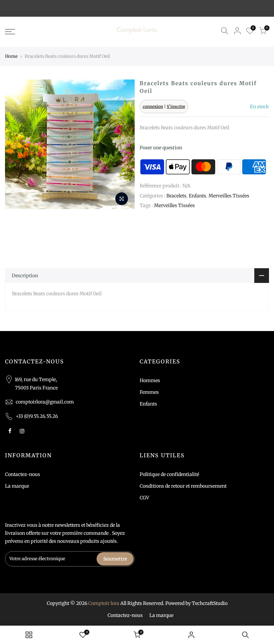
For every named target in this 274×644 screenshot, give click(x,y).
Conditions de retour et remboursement (183, 486)
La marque (17, 486)
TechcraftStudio (210, 603)
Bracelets (176, 196)
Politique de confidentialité (169, 474)
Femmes (149, 392)
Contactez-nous (22, 474)
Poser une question (161, 148)
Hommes (150, 380)
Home (11, 56)
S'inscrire (176, 106)
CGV (144, 498)
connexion (153, 106)
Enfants (197, 196)
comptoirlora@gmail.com (45, 402)
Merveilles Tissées (229, 196)
